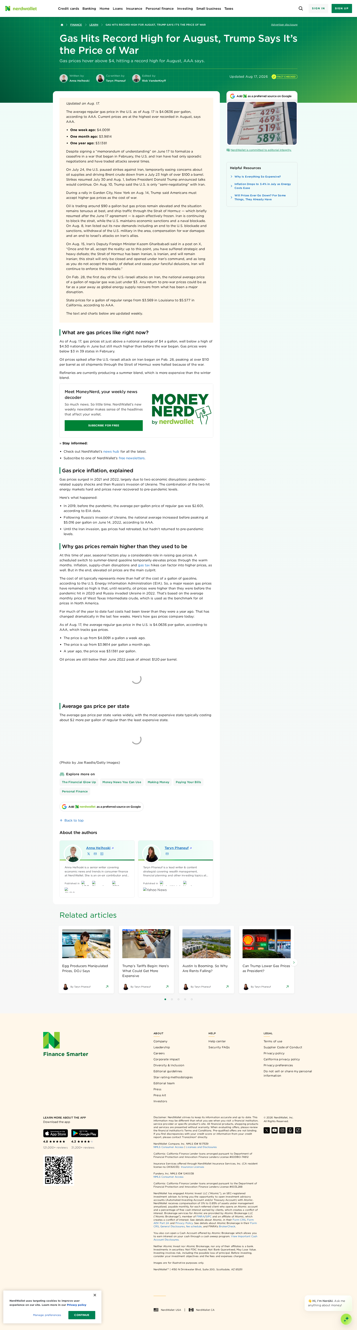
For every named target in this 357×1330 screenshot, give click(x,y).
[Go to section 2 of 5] (172, 999)
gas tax (144, 565)
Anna (98, 848)
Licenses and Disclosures (201, 1147)
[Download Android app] (84, 1133)
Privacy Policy (184, 1223)
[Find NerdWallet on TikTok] (298, 1130)
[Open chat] (346, 1319)
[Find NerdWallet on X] (267, 1130)
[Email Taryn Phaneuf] (167, 853)
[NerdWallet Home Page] (21, 8)
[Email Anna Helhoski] (95, 853)
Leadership (162, 1047)
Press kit (160, 1095)
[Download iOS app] (55, 1133)
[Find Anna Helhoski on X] (88, 853)
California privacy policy (282, 1059)
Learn (93, 24)
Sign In (318, 8)
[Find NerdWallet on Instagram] (282, 1130)
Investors (160, 1101)
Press (158, 1089)
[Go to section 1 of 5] (165, 999)
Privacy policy (274, 1053)
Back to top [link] (74, 820)
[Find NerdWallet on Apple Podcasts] (290, 1130)
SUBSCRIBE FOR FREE (103, 425)
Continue (81, 1315)
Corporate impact (167, 1059)
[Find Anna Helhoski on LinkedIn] (101, 853)
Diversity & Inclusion (169, 1065)
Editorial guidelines (168, 1071)
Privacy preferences (278, 1065)
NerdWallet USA (171, 1309)
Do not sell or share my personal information (288, 1073)
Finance (76, 24)
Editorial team (164, 1083)
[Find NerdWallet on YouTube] (274, 1130)
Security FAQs (219, 1047)
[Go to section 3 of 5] (178, 999)
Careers (159, 1053)
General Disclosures (172, 1226)
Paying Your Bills (188, 782)
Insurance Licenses (192, 1166)
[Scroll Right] (294, 962)
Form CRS (239, 1219)
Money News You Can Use (121, 782)
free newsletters (132, 458)
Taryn (177, 848)
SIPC (209, 1216)
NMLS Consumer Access (169, 1147)
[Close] (351, 1296)
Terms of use (273, 1041)
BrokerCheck (227, 1226)
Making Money (158, 782)
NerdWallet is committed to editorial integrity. (261, 149)
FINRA (200, 1216)
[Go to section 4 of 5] (185, 999)
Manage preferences (47, 1315)
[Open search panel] (300, 8)
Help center (217, 1041)
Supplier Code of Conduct (283, 1047)
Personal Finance (75, 791)
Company (161, 1041)
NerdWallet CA (205, 1309)
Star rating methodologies (173, 1077)
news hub (111, 451)
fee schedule (194, 1226)
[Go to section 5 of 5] (192, 999)
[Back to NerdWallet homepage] (62, 24)
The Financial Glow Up (79, 782)
